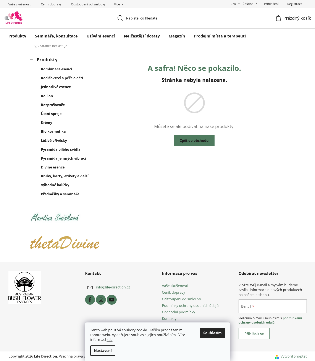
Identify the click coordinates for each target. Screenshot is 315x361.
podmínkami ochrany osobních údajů (270, 320)
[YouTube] (112, 300)
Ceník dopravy (51, 4)
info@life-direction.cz (113, 287)
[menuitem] (17, 36)
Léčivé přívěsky (54, 140)
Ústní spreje (51, 113)
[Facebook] (90, 300)
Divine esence (53, 167)
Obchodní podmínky (178, 312)
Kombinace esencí (56, 69)
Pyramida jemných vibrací (63, 158)
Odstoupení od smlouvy (88, 4)
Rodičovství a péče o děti (62, 78)
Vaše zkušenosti (19, 4)
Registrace (294, 4)
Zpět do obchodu (194, 140)
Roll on (47, 96)
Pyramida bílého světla (61, 149)
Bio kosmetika (53, 131)
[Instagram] (101, 300)
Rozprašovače (53, 104)
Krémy (46, 122)
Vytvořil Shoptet (294, 356)
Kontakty (169, 318)
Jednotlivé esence (56, 86)
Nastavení (103, 350)
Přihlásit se (254, 333)
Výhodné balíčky (55, 185)
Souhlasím (212, 332)
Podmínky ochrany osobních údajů (190, 305)
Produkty (47, 60)
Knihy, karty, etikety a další (65, 176)
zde (110, 339)
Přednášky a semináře (60, 194)
